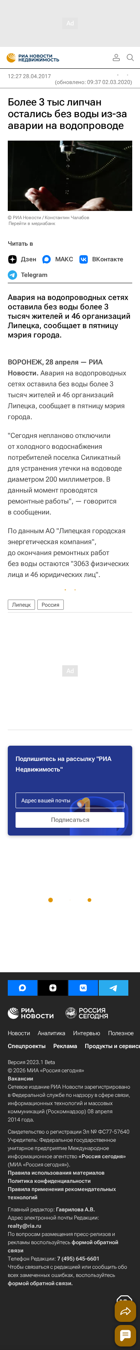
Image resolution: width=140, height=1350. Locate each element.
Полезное (121, 1033)
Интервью (86, 1033)
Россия (51, 605)
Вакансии (20, 1078)
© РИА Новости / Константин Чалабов (48, 217)
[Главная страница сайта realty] (46, 58)
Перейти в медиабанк (32, 223)
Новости (19, 1033)
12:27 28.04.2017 (29, 76)
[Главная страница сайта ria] (9, 58)
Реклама (65, 1046)
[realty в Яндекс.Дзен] (53, 988)
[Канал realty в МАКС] (22, 988)
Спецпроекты (27, 1046)
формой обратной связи (39, 1283)
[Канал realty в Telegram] (113, 988)
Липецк (21, 605)
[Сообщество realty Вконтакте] (83, 988)
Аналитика (51, 1033)
